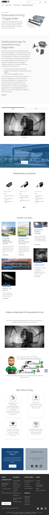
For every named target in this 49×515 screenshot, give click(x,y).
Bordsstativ (16, 495)
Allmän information (19, 512)
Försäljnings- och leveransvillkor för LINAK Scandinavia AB (24, 513)
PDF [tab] (36, 108)
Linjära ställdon (17, 480)
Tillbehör (15, 491)
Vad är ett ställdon (40, 490)
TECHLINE (27, 502)
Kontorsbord (27, 486)
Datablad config (17, 501)
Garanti (40, 512)
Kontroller (15, 489)
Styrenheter (16, 487)
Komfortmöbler (28, 488)
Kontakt (38, 480)
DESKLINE (27, 500)
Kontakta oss (6, 503)
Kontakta (12, 466)
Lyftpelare (15, 482)
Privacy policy (34, 512)
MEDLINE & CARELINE (27, 497)
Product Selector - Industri (17, 498)
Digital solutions (17, 493)
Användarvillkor (28, 512)
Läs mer (4, 95)
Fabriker (38, 482)
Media (37, 488)
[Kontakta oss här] (46, 370)
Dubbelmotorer (17, 484)
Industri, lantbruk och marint (28, 481)
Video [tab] (13, 108)
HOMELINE (27, 504)
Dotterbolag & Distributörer (39, 485)
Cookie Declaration (10, 512)
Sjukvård (26, 484)
